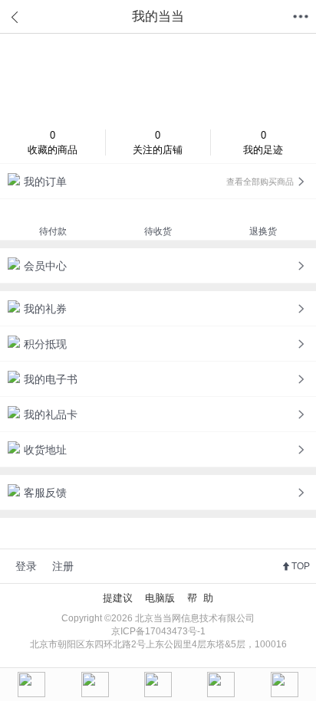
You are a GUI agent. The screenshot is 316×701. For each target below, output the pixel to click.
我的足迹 (263, 142)
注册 (63, 566)
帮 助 (200, 598)
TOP (300, 566)
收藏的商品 (52, 142)
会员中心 (45, 266)
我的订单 (159, 181)
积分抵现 (45, 344)
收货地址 (45, 450)
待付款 (53, 231)
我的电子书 (50, 379)
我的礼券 (45, 309)
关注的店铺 (158, 142)
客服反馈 (45, 492)
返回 (15, 17)
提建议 (118, 598)
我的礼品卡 (50, 414)
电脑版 (160, 598)
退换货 (263, 231)
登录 (26, 566)
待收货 (158, 231)
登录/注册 (158, 77)
